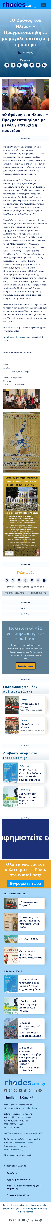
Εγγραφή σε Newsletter (19, 1179)
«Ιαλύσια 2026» (28, 939)
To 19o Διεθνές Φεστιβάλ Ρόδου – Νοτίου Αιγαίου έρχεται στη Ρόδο (30, 775)
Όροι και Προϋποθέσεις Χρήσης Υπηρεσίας (24, 1187)
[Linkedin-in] (35, 1090)
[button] (43, 5)
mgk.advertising (29, 1108)
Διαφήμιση (12, 1173)
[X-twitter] (15, 1090)
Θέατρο (24, 699)
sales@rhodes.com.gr (14, 1149)
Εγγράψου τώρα (25, 666)
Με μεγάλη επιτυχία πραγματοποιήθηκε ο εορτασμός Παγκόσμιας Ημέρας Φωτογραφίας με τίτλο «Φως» (30, 1059)
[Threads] (30, 1090)
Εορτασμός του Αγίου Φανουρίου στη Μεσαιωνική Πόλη (29, 922)
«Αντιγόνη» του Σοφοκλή (29, 705)
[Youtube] (20, 1090)
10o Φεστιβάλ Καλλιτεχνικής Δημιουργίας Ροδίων (28, 798)
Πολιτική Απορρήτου (18, 1195)
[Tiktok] (25, 1090)
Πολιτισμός (27, 52)
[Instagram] (10, 1090)
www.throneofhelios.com (14, 337)
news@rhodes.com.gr (24, 1142)
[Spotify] (40, 1090)
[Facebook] (5, 1090)
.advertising (40, 1208)
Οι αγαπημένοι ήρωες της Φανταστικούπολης (30, 956)
